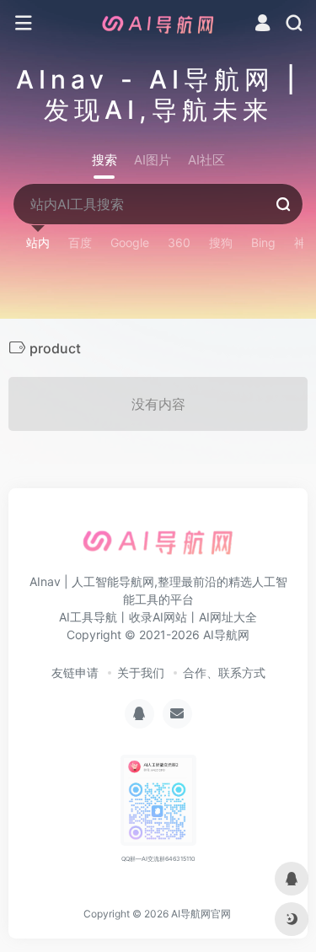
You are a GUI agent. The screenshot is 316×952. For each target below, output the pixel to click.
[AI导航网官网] (158, 23)
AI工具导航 (88, 617)
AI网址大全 (228, 617)
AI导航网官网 (201, 913)
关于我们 (140, 672)
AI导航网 (226, 634)
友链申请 (75, 672)
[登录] (262, 25)
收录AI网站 (158, 617)
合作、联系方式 (224, 672)
